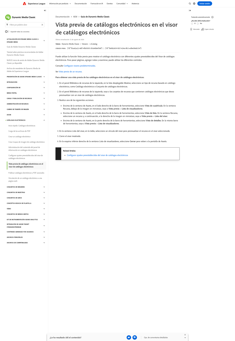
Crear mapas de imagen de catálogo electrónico (26, 142)
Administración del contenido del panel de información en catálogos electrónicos (24, 148)
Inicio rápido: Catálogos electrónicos (21, 125)
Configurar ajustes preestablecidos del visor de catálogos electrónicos (97, 155)
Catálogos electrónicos (16, 120)
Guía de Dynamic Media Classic (95, 16)
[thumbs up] (129, 337)
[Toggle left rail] (45, 10)
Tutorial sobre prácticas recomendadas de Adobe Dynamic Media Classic (25, 53)
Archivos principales (15, 237)
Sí (195, 23)
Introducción (12, 82)
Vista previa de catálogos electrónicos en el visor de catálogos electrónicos (26, 165)
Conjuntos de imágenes (16, 187)
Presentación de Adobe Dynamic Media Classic (24, 77)
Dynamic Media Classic (70, 44)
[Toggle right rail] (190, 10)
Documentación (62, 16)
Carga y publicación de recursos (19, 98)
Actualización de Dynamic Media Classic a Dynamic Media (22, 40)
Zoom (9, 115)
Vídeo (9, 209)
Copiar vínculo (209, 29)
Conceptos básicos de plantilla (19, 203)
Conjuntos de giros (14, 198)
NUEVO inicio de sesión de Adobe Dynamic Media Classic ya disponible (25, 61)
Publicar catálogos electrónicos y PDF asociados (26, 173)
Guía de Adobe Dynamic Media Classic (21, 47)
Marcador (196, 29)
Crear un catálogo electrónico (19, 136)
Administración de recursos (18, 104)
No (201, 23)
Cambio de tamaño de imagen (18, 109)
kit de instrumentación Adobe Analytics (22, 220)
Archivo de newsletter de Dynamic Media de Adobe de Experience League (23, 69)
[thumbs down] (134, 337)
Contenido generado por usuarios (20, 232)
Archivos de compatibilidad (17, 243)
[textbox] (24, 24)
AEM (75, 16)
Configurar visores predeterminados (79, 65)
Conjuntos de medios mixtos (18, 214)
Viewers (85, 44)
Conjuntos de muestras (16, 192)
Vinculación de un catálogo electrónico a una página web (25, 179)
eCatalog (93, 44)
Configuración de (13, 88)
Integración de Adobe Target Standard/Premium (18, 225)
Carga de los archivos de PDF (19, 131)
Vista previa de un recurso (70, 71)
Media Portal (12, 93)
